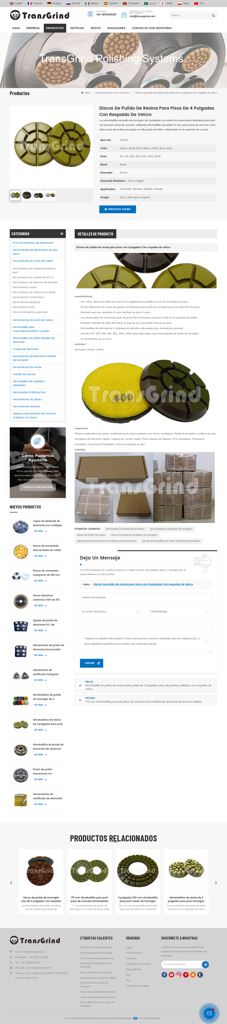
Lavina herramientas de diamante (98, 997)
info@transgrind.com (142, 16)
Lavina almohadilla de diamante (97, 992)
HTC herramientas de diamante (97, 958)
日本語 (169, 3)
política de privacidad (137, 986)
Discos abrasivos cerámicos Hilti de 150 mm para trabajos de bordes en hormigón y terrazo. (46, 598)
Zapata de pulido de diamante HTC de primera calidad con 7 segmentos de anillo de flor (47, 623)
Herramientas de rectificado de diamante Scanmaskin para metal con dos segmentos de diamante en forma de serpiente (47, 797)
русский (76, 3)
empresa (33, 28)
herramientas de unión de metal (32, 261)
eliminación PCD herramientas (96, 947)
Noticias (77, 28)
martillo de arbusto (24, 374)
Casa (16, 28)
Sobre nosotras (134, 953)
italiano (95, 3)
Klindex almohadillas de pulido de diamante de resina (171, 541)
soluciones (116, 28)
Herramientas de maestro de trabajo (34, 292)
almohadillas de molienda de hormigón (171, 529)
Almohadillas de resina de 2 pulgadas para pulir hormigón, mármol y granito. (48, 722)
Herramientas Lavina (25, 287)
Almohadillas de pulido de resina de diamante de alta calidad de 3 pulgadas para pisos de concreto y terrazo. (192, 899)
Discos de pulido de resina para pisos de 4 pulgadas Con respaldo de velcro (143, 584)
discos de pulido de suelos (91, 535)
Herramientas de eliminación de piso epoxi (35, 252)
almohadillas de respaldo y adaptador (29, 383)
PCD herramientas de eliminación (33, 243)
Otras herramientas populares (30, 312)
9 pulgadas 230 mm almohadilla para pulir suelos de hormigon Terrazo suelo (96, 899)
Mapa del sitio (133, 969)
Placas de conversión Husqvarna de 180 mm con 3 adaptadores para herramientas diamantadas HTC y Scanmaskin (47, 573)
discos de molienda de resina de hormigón (134, 535)
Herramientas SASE (24, 307)
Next (216, 882)
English (19, 3)
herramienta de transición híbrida (98, 978)
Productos (55, 28)
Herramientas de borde (27, 367)
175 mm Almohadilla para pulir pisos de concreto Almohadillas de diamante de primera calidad (47, 899)
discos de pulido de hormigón (96, 972)
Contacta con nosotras (152, 28)
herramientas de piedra (27, 399)
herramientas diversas (26, 406)
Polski (186, 3)
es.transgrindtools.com (39, 968)
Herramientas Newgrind (26, 302)
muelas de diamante (25, 349)
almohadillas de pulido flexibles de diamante (34, 340)
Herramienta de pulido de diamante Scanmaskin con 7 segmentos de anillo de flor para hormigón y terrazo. (48, 648)
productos (131, 958)
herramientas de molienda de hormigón (96, 965)
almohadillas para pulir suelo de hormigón (97, 1004)
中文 (202, 3)
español (113, 3)
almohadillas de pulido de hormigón (94, 984)
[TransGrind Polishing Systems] (40, 15)
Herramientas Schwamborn (29, 297)
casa (128, 947)
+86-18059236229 (106, 15)
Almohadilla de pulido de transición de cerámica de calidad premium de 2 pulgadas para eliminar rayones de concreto (48, 747)
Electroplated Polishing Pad (29, 392)
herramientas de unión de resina (33, 320)
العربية (152, 3)
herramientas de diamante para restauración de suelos (107, 541)
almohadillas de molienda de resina (125, 529)
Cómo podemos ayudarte (38, 458)
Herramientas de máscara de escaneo (35, 282)
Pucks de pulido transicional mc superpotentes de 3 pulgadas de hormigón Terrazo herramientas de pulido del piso (47, 772)
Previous (11, 882)
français (37, 3)
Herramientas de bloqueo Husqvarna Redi (34, 271)
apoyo (96, 28)
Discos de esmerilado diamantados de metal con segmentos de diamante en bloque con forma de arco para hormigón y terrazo (48, 548)
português (133, 3)
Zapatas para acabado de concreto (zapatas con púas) (34, 416)
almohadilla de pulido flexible (96, 953)
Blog (128, 980)
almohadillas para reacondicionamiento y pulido (31, 329)
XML (128, 975)
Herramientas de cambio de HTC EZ (33, 277)
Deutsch (57, 3)
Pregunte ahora (119, 209)
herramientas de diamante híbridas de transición (34, 358)
